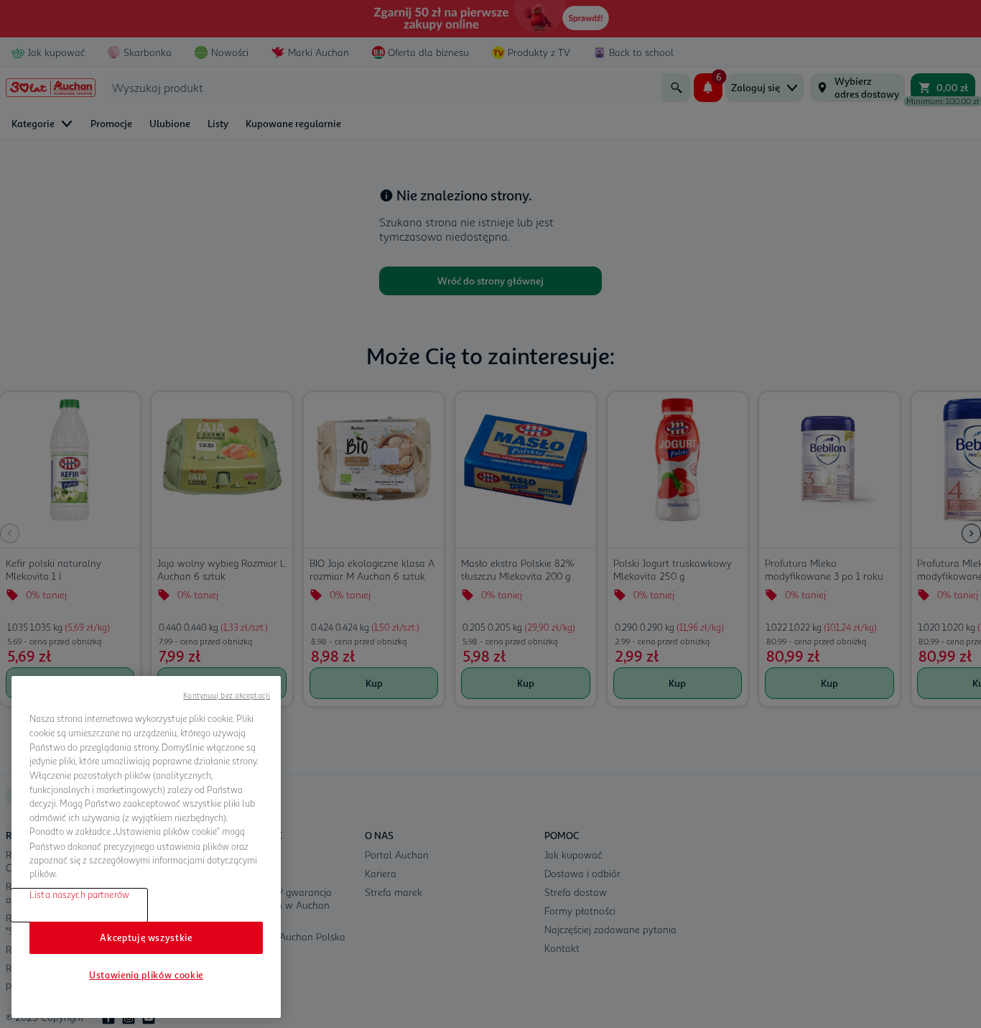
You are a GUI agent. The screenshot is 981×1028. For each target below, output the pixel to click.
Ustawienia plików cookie (146, 975)
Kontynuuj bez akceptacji (226, 695)
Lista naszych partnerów (79, 894)
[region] (146, 847)
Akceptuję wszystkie (146, 937)
